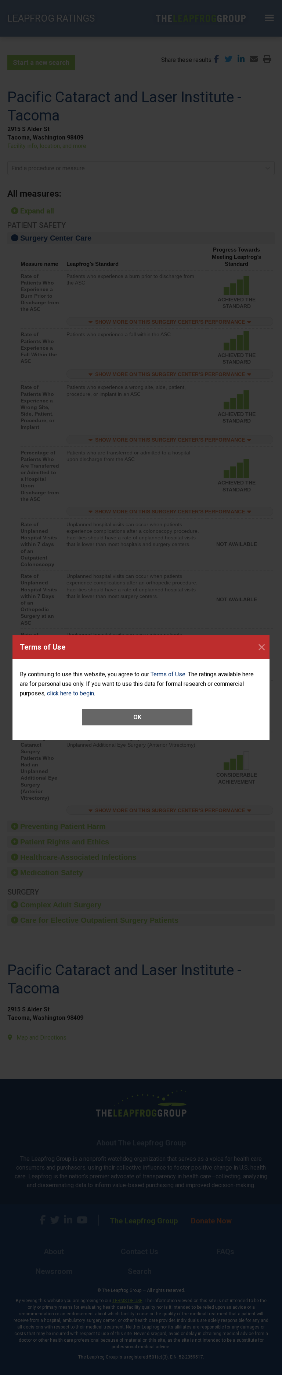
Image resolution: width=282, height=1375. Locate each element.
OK (137, 717)
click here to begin (70, 693)
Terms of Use (168, 674)
